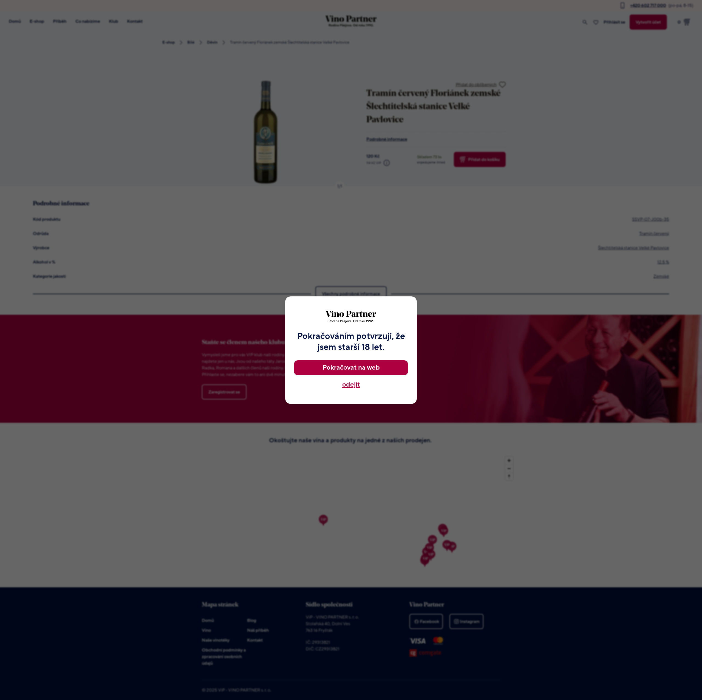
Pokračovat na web (351, 367)
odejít (351, 384)
